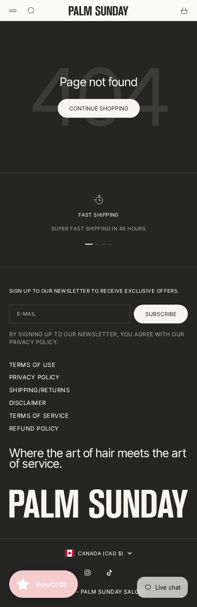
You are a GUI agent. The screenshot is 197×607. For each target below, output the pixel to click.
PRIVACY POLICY (34, 377)
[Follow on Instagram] (87, 572)
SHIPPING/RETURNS (39, 390)
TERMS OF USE (32, 364)
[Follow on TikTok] (109, 572)
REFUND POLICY (34, 428)
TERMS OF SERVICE (39, 415)
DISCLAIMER (27, 402)
